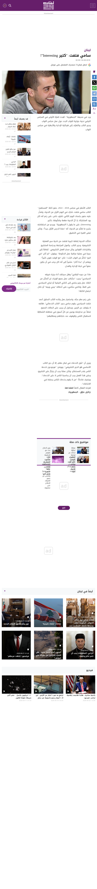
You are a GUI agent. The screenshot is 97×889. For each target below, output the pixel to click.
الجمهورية (73, 392)
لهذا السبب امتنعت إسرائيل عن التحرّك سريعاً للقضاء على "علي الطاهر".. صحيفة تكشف (10, 276)
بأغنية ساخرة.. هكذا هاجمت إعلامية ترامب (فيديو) (81, 697)
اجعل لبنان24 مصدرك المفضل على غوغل (69, 65)
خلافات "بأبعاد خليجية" (11, 138)
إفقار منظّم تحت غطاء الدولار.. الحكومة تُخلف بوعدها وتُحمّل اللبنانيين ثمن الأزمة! (10, 125)
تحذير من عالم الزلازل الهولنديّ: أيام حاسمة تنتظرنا (10, 264)
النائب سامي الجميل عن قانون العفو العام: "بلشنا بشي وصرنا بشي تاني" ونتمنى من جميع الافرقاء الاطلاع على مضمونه (46, 472)
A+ (94, 109)
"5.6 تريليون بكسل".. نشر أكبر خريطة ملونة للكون (19, 697)
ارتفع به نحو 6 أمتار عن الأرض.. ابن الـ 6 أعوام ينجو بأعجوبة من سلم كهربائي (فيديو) (49, 698)
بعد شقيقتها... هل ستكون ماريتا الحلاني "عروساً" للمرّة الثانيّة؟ (10, 238)
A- (94, 113)
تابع (63, 507)
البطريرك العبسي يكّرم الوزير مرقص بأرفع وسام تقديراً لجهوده (71, 464)
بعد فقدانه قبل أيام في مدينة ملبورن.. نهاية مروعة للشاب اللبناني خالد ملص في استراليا (10, 226)
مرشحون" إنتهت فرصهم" (18, 656)
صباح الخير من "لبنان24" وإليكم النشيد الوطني (10, 251)
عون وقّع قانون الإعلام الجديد (11, 150)
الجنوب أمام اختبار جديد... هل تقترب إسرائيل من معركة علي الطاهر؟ (10, 175)
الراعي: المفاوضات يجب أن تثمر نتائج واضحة (10, 163)
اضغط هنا (69, 388)
